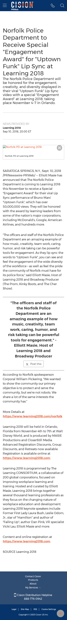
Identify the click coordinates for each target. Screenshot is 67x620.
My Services (32, 587)
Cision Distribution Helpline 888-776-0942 (34, 596)
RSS (35, 609)
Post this (35, 364)
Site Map (25, 609)
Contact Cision (33, 576)
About (33, 583)
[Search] (62, 5)
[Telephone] (53, 5)
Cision (38, 614)
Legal (14, 609)
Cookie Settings (49, 609)
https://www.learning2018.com (26, 458)
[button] (33, 147)
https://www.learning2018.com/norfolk (32, 416)
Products (33, 580)
